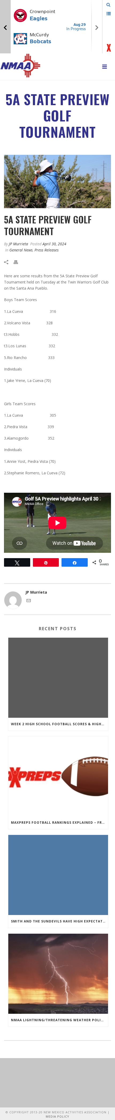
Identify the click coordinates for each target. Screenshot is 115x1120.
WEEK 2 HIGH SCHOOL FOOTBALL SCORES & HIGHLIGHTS (59, 724)
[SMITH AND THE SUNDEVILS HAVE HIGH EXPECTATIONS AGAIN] (58, 875)
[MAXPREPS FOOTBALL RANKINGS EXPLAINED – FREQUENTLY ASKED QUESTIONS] (58, 776)
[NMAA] (20, 65)
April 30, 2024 (54, 243)
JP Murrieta (18, 243)
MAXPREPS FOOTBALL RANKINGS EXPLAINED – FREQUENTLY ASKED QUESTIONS (59, 822)
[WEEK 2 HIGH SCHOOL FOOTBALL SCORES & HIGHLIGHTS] (58, 678)
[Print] (18, 261)
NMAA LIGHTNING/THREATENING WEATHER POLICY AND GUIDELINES (59, 1020)
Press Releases (46, 250)
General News (21, 250)
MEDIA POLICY (57, 1116)
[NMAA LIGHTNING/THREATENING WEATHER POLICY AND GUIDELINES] (58, 974)
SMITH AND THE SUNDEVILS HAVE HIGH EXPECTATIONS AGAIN (59, 921)
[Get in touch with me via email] (28, 601)
